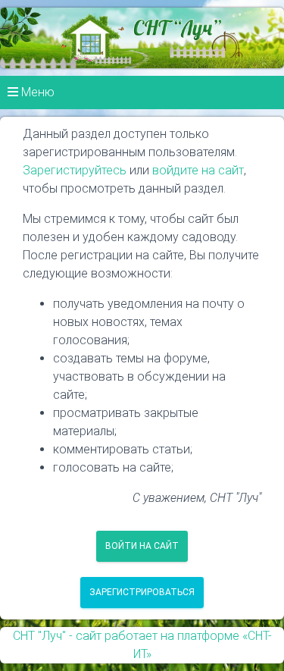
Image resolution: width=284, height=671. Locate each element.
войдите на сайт (198, 170)
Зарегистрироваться (142, 592)
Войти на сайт (142, 546)
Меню (36, 92)
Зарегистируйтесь (74, 170)
